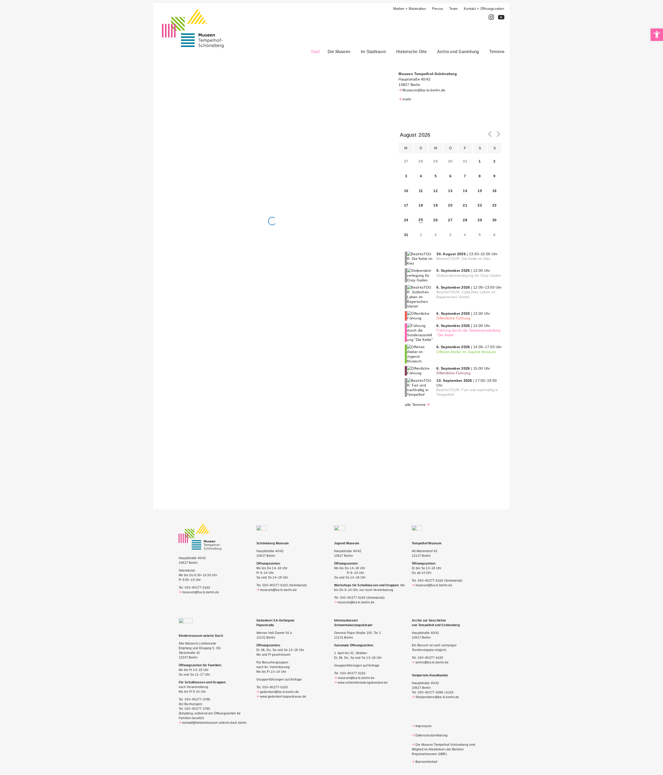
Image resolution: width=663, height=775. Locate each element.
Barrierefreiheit (426, 762)
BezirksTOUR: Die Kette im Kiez (463, 259)
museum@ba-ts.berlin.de (200, 592)
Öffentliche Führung (453, 318)
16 (494, 191)
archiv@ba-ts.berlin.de (432, 662)
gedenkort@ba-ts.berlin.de (279, 692)
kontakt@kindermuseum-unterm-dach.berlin (214, 723)
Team (453, 9)
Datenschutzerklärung (431, 735)
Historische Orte (411, 51)
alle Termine (415, 405)
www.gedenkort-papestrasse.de (283, 696)
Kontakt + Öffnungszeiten (484, 9)
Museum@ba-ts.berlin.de (423, 90)
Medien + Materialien (409, 9)
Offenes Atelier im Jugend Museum (466, 352)
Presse (437, 9)
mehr (406, 99)
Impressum (423, 726)
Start (315, 51)
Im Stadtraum (373, 51)
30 (494, 220)
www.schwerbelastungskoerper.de (363, 682)
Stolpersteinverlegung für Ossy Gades (468, 275)
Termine (497, 51)
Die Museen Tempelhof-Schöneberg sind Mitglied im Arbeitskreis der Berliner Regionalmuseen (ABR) (443, 749)
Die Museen (339, 51)
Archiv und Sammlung (458, 51)
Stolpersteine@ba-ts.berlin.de (437, 697)
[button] (340, 51)
